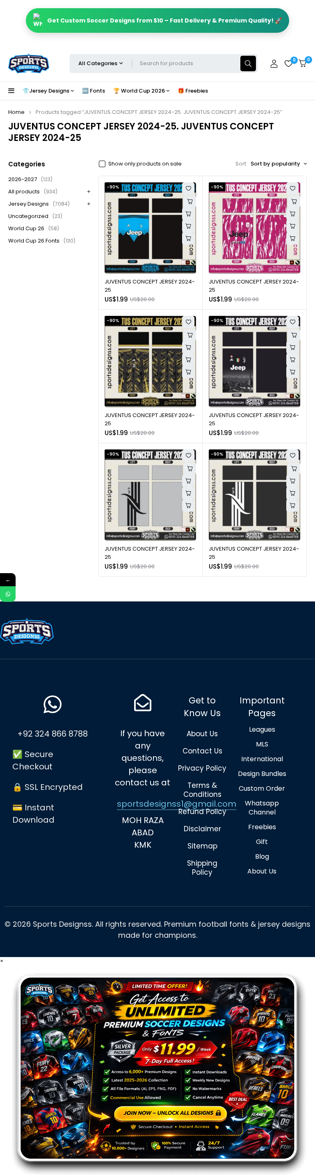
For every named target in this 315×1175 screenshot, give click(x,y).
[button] (188, 226)
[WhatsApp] (8, 594)
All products (32, 191)
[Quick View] (188, 214)
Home (16, 112)
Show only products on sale (145, 164)
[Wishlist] (288, 63)
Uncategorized (35, 216)
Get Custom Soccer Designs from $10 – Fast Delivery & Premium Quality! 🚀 (164, 20)
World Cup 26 (33, 228)
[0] (303, 63)
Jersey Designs (39, 204)
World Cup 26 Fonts (41, 241)
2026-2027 (30, 179)
